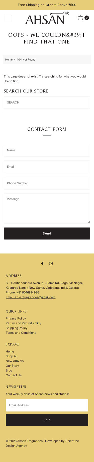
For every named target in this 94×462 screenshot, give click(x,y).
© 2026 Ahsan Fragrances (24, 441)
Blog (9, 370)
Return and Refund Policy (23, 323)
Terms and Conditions (21, 332)
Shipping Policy (17, 328)
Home (9, 59)
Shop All (11, 356)
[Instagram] (51, 263)
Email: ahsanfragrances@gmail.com (30, 297)
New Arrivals (15, 361)
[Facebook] (42, 263)
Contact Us (14, 375)
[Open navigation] (8, 18)
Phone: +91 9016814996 (22, 292)
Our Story (12, 366)
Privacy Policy (16, 318)
